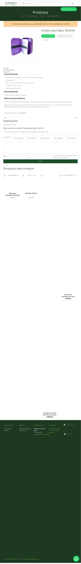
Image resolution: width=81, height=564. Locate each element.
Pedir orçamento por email (64, 36)
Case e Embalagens (32, 16)
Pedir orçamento (49, 36)
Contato (6, 430)
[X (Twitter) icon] (71, 559)
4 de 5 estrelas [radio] (58, 138)
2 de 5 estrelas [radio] (31, 138)
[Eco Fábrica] (11, 3)
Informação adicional (8, 70)
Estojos (42, 16)
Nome (5, 156)
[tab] (40, 68)
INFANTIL (23, 113)
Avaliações (6, 72)
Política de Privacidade (25, 428)
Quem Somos (7, 428)
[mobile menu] (75, 3)
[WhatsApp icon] (67, 559)
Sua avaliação (7, 137)
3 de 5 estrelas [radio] (45, 138)
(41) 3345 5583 (38, 432)
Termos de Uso (23, 430)
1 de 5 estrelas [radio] (18, 138)
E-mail (29, 156)
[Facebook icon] (69, 559)
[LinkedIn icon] (72, 559)
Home (22, 16)
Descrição (5, 68)
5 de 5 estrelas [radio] (71, 138)
